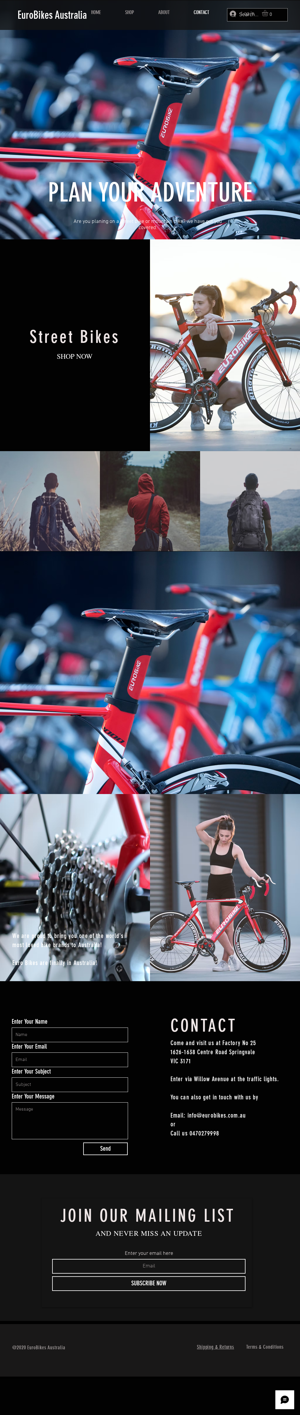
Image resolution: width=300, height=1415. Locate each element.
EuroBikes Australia (52, 15)
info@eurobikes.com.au (217, 1115)
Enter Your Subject (31, 1071)
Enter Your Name (29, 1021)
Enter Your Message (33, 1096)
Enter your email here (149, 1253)
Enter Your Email (29, 1046)
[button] (268, 13)
